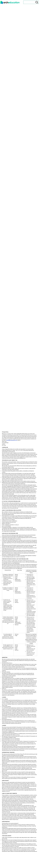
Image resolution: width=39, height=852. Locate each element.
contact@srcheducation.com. (11, 440)
